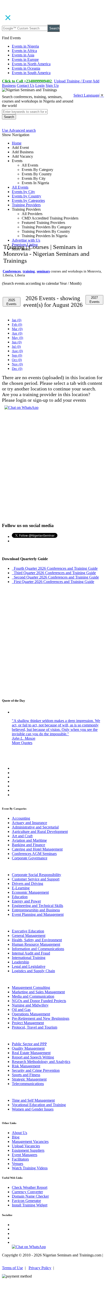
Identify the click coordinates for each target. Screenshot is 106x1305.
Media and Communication (33, 996)
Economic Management (30, 892)
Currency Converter (27, 1192)
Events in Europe (25, 59)
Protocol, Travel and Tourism (34, 1027)
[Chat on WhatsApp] (21, 407)
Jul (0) (16, 347)
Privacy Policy (40, 1268)
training (29, 271)
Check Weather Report (29, 1187)
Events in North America (31, 64)
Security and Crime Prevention (36, 1070)
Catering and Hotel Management (37, 849)
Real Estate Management (31, 1053)
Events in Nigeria (25, 46)
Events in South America (31, 73)
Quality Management (28, 1048)
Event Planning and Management (38, 914)
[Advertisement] (53, 196)
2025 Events (11, 302)
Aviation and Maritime (29, 840)
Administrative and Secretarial (35, 827)
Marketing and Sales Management (38, 992)
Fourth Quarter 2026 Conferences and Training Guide (55, 568)
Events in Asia (23, 55)
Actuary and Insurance (29, 823)
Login (40, 85)
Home (16, 143)
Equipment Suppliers (28, 1150)
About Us (19, 1133)
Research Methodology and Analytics (41, 1062)
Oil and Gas (21, 1010)
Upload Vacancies (26, 1146)
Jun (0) (17, 342)
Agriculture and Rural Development (40, 831)
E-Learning (21, 888)
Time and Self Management (33, 1100)
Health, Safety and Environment (37, 940)
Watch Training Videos (30, 1168)
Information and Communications (38, 949)
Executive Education (28, 931)
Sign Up (52, 85)
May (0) (17, 338)
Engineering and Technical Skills (37, 906)
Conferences (12, 271)
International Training (28, 958)
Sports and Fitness (26, 1075)
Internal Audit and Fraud (31, 953)
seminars (43, 271)
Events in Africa (24, 51)
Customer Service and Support (35, 879)
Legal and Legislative (28, 966)
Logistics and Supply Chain (33, 971)
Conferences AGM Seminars (34, 854)
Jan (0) (16, 320)
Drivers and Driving (27, 883)
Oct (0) (17, 360)
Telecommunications (28, 1084)
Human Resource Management (36, 944)
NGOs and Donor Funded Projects (39, 1001)
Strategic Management (29, 1079)
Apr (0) (17, 333)
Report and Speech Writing (33, 1057)
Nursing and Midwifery (30, 1005)
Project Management (28, 1023)
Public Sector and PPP (29, 1044)
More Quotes (22, 743)
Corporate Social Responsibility (36, 875)
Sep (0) (17, 355)
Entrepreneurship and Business (36, 910)
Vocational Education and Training (39, 1105)
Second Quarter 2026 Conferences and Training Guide (55, 577)
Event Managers (24, 1155)
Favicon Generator (26, 1201)
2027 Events (94, 300)
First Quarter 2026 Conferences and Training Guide (53, 582)
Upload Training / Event (73, 81)
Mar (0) (17, 329)
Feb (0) (17, 324)
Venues (17, 1164)
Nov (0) (17, 364)
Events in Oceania (26, 68)
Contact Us (25, 85)
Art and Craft (22, 836)
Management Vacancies (30, 1141)
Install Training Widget (29, 1205)
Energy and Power (26, 901)
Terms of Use (12, 1268)
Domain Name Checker (30, 1196)
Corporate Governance (29, 858)
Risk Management (26, 1066)
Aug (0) (17, 351)
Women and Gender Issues (32, 1109)
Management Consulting (31, 987)
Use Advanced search (19, 130)
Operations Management (31, 1014)
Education (20, 897)
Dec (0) (17, 369)
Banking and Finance (28, 845)
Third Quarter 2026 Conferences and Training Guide (54, 573)
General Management (28, 935)
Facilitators (20, 1159)
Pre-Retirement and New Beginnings (40, 1018)
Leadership (20, 962)
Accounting (21, 818)
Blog (15, 1137)
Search (54, 28)
